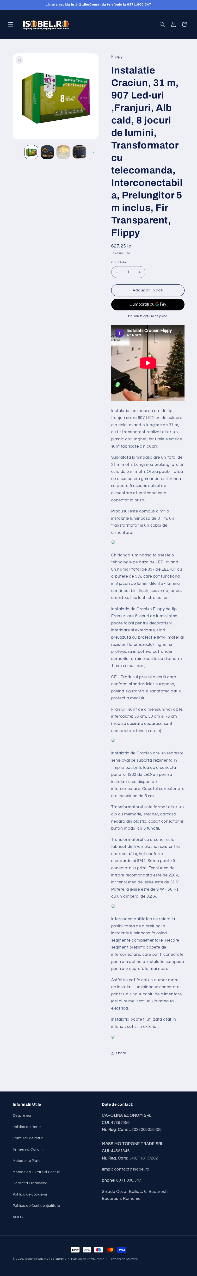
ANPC (18, 1217)
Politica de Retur (27, 1127)
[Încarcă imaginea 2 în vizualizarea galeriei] (47, 152)
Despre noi (22, 1115)
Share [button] (121, 1053)
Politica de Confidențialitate (36, 1206)
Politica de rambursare (87, 1259)
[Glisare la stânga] (18, 152)
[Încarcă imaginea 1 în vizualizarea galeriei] (31, 152)
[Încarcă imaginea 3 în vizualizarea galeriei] (63, 152)
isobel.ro (31, 1259)
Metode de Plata (27, 1161)
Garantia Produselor (30, 1183)
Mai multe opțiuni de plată (147, 316)
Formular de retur (28, 1138)
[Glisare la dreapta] (93, 152)
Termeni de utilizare (123, 1259)
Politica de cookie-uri (31, 1194)
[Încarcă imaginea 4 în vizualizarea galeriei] (79, 152)
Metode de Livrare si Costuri (36, 1172)
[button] (10, 24)
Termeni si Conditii (28, 1149)
